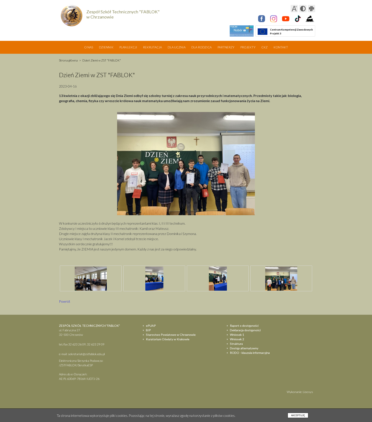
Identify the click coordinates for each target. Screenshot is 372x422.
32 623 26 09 (77, 344)
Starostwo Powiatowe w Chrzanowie (171, 334)
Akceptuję (298, 415)
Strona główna (68, 60)
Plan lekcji (128, 47)
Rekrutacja (152, 47)
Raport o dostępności (244, 325)
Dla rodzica (201, 47)
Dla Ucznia (177, 47)
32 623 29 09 (95, 344)
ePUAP (151, 325)
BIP (148, 330)
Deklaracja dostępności (245, 330)
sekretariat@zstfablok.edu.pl (86, 354)
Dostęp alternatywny (244, 348)
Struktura (236, 343)
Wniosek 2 (237, 339)
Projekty (248, 47)
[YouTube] (285, 18)
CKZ (264, 47)
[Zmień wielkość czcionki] (294, 8)
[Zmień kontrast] (303, 8)
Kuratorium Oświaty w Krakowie (167, 339)
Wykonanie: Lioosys (300, 392)
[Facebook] (261, 18)
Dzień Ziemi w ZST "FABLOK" (101, 60)
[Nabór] (242, 31)
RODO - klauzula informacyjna (250, 352)
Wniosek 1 (237, 334)
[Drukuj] (311, 8)
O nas (88, 47)
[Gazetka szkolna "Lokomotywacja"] (309, 18)
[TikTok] (297, 18)
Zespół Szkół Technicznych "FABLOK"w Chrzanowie (123, 14)
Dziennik (106, 47)
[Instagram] (273, 18)
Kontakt (280, 47)
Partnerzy (225, 47)
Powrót (64, 301)
